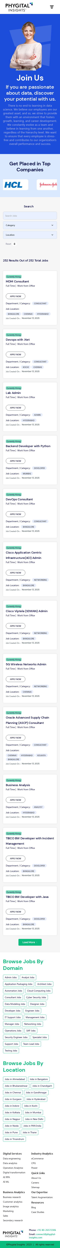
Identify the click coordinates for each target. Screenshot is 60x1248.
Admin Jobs (11, 977)
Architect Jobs (44, 984)
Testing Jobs (11, 1050)
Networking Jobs (32, 1023)
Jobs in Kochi (30, 1105)
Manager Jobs (12, 1023)
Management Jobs (35, 1017)
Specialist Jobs (39, 1037)
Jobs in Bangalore (39, 1079)
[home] (19, 6)
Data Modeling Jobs (15, 1003)
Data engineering (11, 1158)
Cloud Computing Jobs (38, 990)
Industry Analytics (42, 1153)
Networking (40, 580)
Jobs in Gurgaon (13, 1099)
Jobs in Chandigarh (42, 1085)
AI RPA (6, 1177)
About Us (36, 1178)
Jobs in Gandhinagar (36, 1092)
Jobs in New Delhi (34, 1119)
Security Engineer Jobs (16, 1037)
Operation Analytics (13, 1167)
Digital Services (12, 1153)
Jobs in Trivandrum (14, 1139)
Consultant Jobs (13, 997)
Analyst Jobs (28, 977)
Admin (37, 415)
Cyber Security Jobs (36, 997)
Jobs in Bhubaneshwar (16, 1085)
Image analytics (11, 1206)
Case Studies (37, 1212)
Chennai (28, 314)
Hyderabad (43, 314)
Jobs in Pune (11, 1132)
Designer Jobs (37, 1003)
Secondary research (13, 1220)
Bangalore (13, 314)
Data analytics (10, 1163)
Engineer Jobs (32, 1010)
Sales (5, 1215)
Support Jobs (11, 1043)
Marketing (8, 1211)
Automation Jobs (13, 990)
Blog (33, 1207)
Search (29, 206)
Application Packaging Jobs (18, 984)
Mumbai (27, 473)
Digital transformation (14, 1172)
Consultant (40, 303)
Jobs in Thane (29, 1132)
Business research (12, 1197)
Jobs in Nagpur (12, 1119)
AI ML (6, 1181)
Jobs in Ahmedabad (15, 1079)
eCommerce (37, 1158)
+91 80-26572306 (46, 1230)
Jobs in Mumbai (33, 1112)
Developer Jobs (12, 1010)
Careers (35, 1182)
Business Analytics (14, 1192)
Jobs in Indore (12, 1105)
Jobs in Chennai (13, 1092)
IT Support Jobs (13, 1017)
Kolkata (41, 755)
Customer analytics (12, 1201)
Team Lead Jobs (31, 1043)
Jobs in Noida (11, 1125)
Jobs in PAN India (32, 1125)
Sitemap (35, 1187)
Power (34, 1167)
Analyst (38, 807)
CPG (33, 1163)
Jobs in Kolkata (12, 1112)
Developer (39, 468)
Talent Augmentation (42, 1197)
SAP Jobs (31, 1030)
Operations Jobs (13, 1030)
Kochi (26, 367)
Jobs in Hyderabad (35, 1099)
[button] (51, 6)
